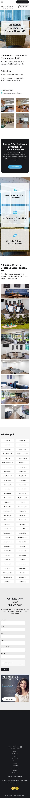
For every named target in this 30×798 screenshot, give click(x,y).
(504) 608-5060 (15, 166)
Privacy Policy (15, 768)
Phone (2, 640)
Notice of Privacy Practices (15, 776)
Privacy (15, 770)
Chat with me (9, 699)
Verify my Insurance (22, 2)
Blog (15, 756)
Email (2, 633)
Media (15, 763)
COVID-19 (15, 758)
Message (3, 653)
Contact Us (15, 772)
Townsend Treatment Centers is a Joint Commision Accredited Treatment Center (15, 781)
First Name (3, 620)
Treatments (15, 753)
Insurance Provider (5, 647)
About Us (15, 751)
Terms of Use (15, 765)
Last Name (3, 626)
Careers (15, 761)
